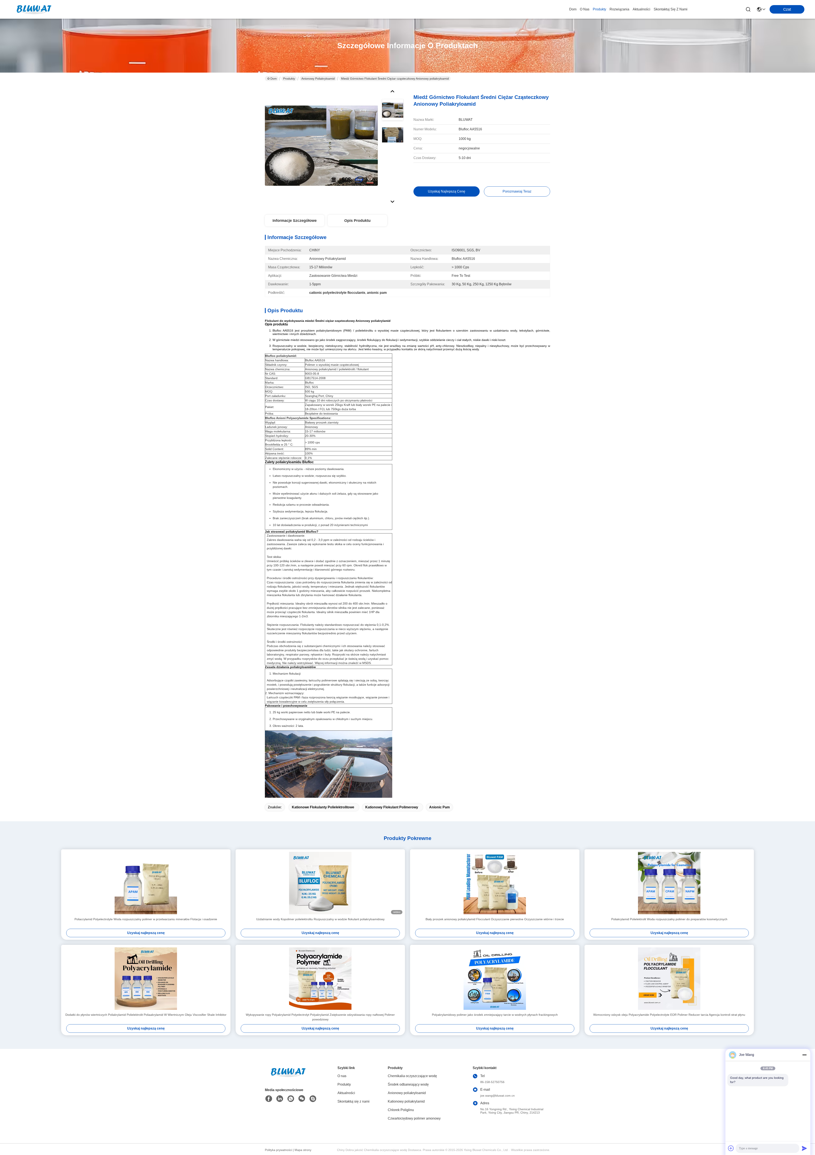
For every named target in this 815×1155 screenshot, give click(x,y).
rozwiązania (619, 9)
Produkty (599, 9)
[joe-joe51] (313, 1098)
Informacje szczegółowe (295, 220)
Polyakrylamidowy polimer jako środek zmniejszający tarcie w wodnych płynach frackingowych (495, 1014)
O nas (584, 9)
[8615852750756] (291, 1098)
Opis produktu (357, 220)
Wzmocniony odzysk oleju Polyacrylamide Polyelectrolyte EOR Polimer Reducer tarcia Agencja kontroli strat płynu (669, 1014)
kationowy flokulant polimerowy (391, 807)
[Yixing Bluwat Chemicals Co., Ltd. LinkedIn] (280, 1098)
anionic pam (439, 807)
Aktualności (641, 9)
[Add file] (731, 1148)
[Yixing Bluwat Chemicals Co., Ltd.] (34, 9)
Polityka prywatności (278, 1150)
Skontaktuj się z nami (670, 9)
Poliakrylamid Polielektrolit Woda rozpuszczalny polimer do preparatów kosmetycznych (669, 919)
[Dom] (288, 1077)
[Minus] (804, 1054)
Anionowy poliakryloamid (318, 78)
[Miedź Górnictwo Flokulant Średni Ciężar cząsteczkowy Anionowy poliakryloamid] (321, 145)
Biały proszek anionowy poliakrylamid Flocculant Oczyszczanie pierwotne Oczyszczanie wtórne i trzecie (495, 919)
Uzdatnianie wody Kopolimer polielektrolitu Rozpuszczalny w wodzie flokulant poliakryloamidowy (320, 919)
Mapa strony (303, 1150)
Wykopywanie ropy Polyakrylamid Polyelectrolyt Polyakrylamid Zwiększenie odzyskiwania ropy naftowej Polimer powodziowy (320, 1017)
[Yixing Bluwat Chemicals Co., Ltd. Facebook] (269, 1098)
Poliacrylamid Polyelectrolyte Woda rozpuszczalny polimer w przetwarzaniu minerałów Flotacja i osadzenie (145, 919)
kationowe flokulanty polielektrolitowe (323, 807)
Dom (572, 9)
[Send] (804, 1148)
